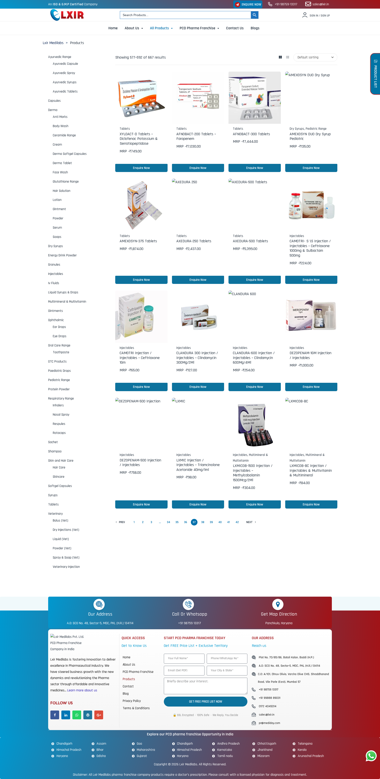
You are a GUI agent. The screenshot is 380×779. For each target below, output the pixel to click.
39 (211, 522)
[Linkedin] (65, 715)
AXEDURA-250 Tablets (193, 241)
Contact (128, 686)
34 (168, 522)
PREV (122, 522)
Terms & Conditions (136, 708)
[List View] (288, 57)
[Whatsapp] (76, 715)
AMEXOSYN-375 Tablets (138, 241)
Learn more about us (82, 690)
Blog (126, 694)
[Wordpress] (87, 715)
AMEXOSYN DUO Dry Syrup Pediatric (310, 136)
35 (177, 522)
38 (202, 522)
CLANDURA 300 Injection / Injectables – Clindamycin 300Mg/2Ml (197, 357)
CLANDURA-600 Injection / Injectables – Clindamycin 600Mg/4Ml (254, 357)
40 (220, 522)
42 (237, 522)
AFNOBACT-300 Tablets (251, 134)
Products (129, 679)
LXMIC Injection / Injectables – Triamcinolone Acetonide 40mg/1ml (198, 465)
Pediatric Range (316, 129)
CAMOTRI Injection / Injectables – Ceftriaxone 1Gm (140, 357)
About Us (129, 664)
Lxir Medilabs (188, 764)
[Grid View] (280, 57)
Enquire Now (141, 168)
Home (126, 657)
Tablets (125, 129)
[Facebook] (54, 715)
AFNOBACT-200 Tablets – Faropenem (196, 136)
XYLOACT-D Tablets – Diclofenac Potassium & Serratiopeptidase (139, 138)
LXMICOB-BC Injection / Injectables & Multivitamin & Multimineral (311, 470)
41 (228, 522)
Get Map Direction (279, 614)
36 (185, 522)
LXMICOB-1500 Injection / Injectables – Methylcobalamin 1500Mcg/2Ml (252, 473)
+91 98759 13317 (189, 623)
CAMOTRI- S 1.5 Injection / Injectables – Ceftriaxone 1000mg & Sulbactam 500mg (310, 248)
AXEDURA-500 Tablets (250, 241)
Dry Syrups (297, 129)
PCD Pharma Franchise (138, 672)
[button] (247, 4)
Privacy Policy (132, 701)
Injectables (297, 236)
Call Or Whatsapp (189, 614)
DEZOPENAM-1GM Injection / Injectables (310, 355)
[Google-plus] (98, 715)
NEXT (249, 522)
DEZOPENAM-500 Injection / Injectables (140, 463)
